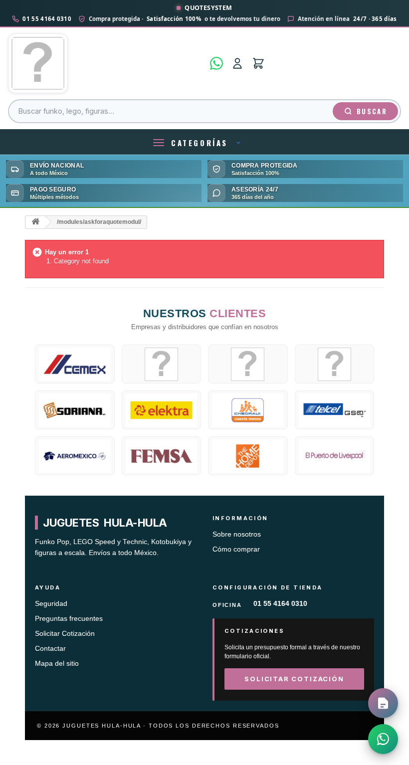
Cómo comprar (236, 549)
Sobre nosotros (236, 534)
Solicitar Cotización (65, 633)
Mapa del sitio (57, 663)
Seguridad (51, 603)
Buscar (372, 111)
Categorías (199, 142)
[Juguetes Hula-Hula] (106, 63)
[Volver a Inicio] (35, 222)
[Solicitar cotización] (383, 703)
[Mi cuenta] (237, 63)
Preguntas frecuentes (69, 618)
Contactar (50, 648)
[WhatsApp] (216, 63)
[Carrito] (258, 63)
